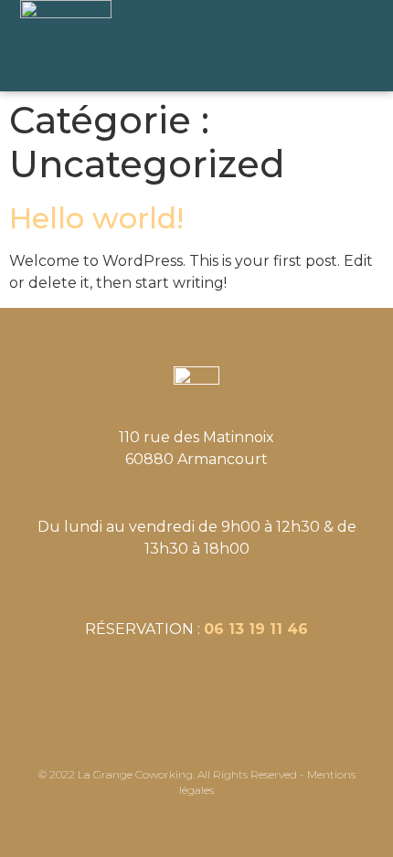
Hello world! (96, 218)
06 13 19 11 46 (256, 629)
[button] (340, 46)
